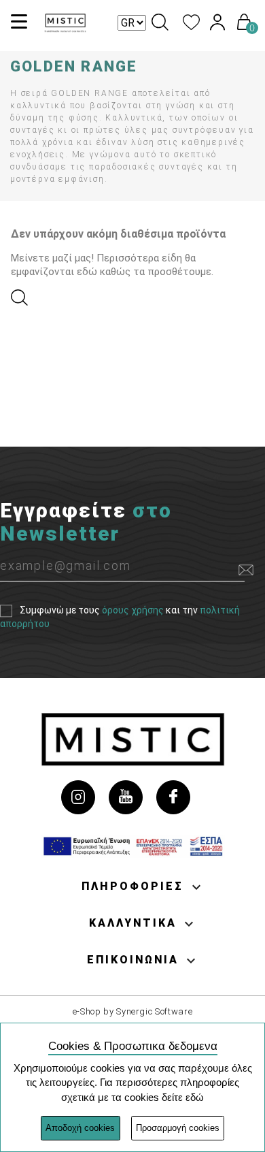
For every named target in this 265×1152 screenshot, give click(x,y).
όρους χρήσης (133, 610)
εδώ (195, 1097)
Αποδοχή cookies (80, 1128)
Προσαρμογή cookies (177, 1128)
